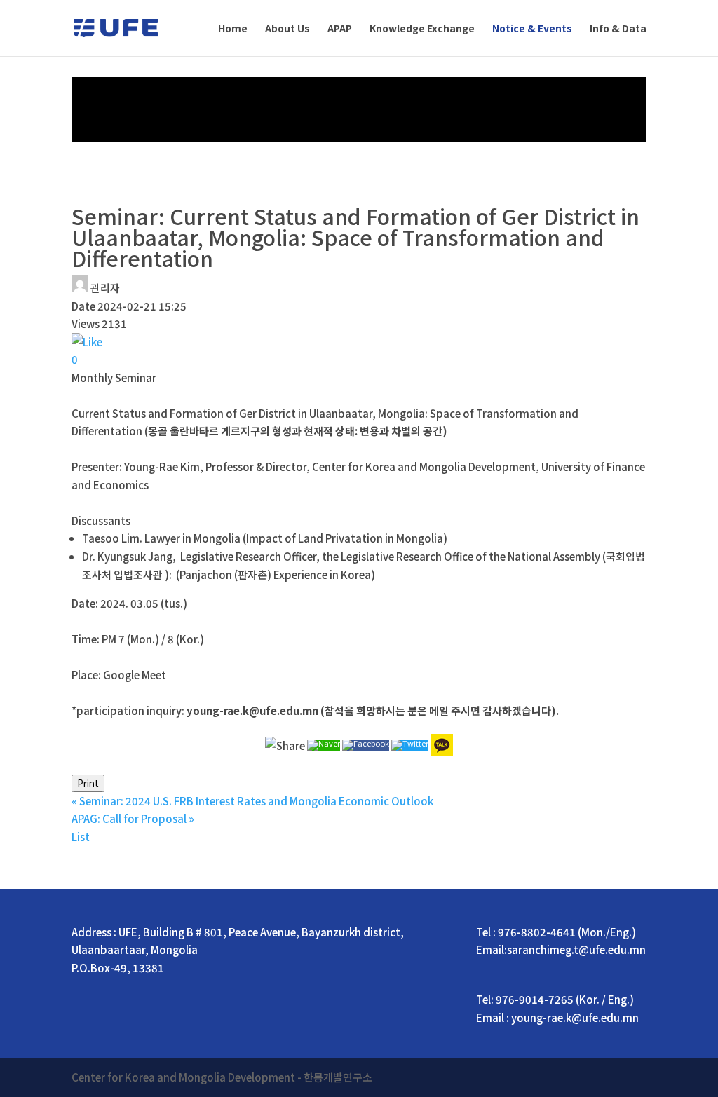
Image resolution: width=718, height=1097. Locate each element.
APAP (339, 29)
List (81, 836)
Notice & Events (532, 29)
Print (88, 783)
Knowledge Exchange (422, 29)
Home (233, 29)
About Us (287, 29)
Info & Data (618, 29)
